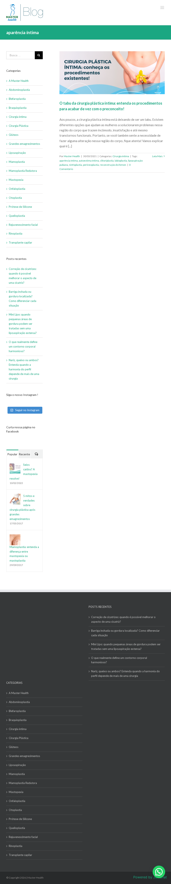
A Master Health (19, 80)
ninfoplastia (75, 164)
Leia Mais (157, 156)
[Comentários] (36, 454)
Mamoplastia (17, 161)
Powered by (150, 877)
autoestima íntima (89, 160)
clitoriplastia (107, 160)
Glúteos (13, 134)
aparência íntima (68, 160)
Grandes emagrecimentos (24, 143)
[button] (159, 872)
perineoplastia (91, 164)
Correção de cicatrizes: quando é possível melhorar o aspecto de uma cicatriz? (123, 619)
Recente (24, 454)
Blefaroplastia (17, 98)
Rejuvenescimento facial (23, 224)
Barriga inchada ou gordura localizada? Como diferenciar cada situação (125, 633)
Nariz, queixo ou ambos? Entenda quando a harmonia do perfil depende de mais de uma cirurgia (24, 369)
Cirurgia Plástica (18, 125)
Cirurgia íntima (121, 156)
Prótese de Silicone (20, 206)
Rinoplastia (15, 233)
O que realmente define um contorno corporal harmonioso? (23, 346)
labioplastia (121, 160)
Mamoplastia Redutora (23, 170)
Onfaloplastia (17, 188)
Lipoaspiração (17, 152)
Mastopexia (16, 179)
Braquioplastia (17, 107)
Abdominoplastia (19, 89)
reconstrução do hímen (113, 164)
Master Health (72, 156)
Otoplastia (15, 197)
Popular (12, 454)
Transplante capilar (20, 242)
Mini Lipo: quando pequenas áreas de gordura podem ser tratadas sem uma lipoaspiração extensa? (23, 324)
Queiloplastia (17, 215)
